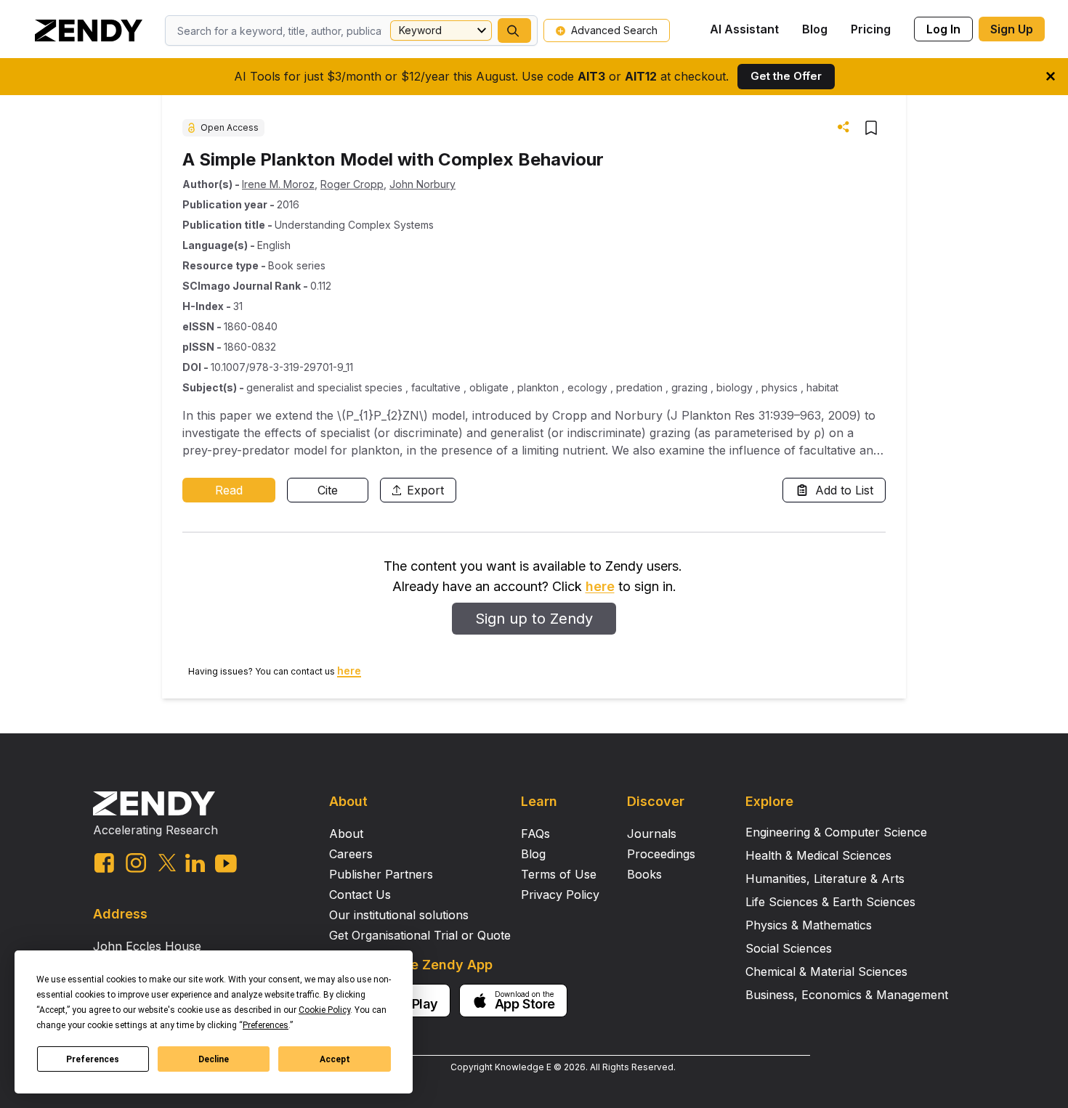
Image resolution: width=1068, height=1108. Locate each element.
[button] (514, 30)
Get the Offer (786, 76)
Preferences (92, 1059)
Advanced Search (614, 30)
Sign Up (1011, 29)
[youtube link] (226, 864)
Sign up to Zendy (534, 618)
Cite (327, 490)
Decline (213, 1059)
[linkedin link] (195, 863)
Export (425, 490)
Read (229, 490)
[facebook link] (104, 863)
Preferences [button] (265, 1025)
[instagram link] (136, 862)
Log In (943, 29)
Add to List (844, 490)
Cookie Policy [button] (324, 1010)
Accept (335, 1059)
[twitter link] (167, 862)
